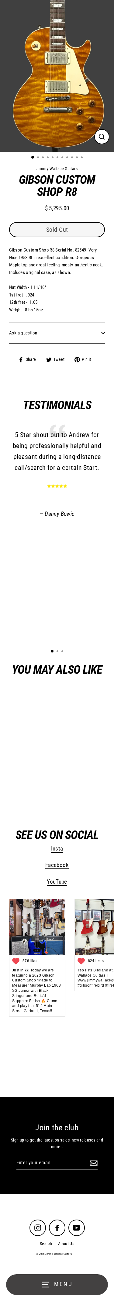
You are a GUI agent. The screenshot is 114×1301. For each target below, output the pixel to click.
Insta (57, 848)
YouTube (57, 881)
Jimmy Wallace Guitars (43, 793)
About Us (66, 1243)
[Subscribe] (93, 1163)
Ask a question (23, 333)
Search (46, 1243)
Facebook (57, 865)
